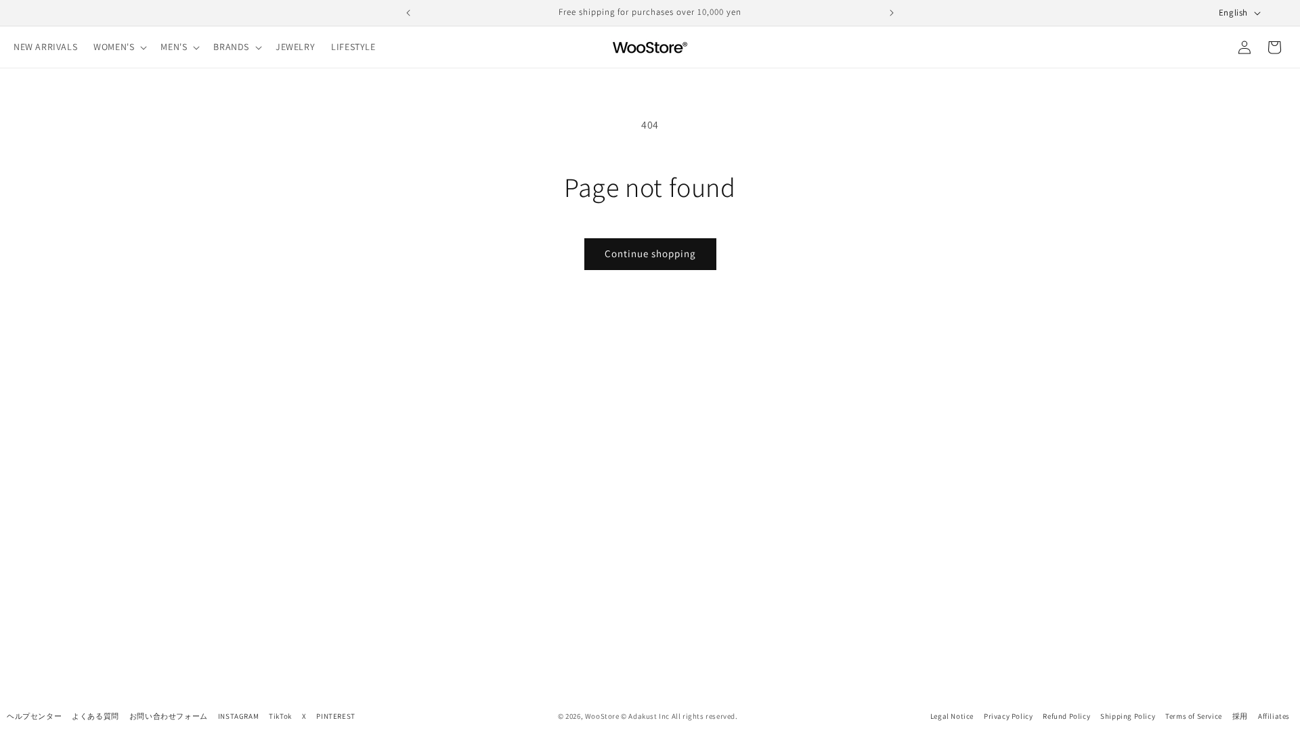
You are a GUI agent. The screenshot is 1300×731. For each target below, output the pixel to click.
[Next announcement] (892, 13)
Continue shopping (650, 253)
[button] (118, 46)
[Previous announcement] (408, 13)
